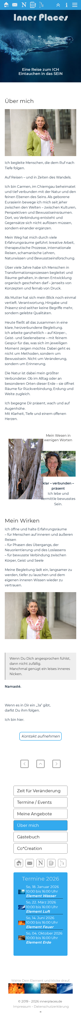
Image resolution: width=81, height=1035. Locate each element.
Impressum (22, 1006)
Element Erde (38, 942)
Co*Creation (29, 848)
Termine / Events (34, 802)
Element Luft (38, 911)
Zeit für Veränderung (39, 790)
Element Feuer (39, 927)
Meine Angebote (34, 813)
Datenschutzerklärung (51, 1006)
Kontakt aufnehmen (40, 736)
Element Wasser (41, 896)
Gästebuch (28, 836)
